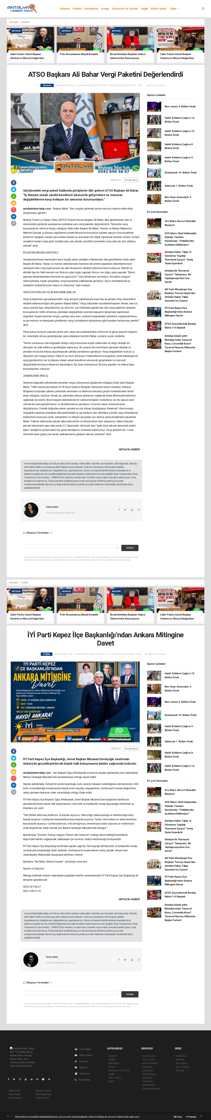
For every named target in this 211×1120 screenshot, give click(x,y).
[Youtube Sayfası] (27, 1079)
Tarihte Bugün (149, 1074)
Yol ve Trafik (148, 1059)
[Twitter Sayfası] (15, 1079)
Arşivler (83, 1067)
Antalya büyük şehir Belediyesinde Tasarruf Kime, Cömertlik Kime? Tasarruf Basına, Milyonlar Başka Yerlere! (180, 343)
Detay (179, 1117)
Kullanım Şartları (44, 1090)
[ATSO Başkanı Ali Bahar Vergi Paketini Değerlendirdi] (75, 133)
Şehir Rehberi (149, 1085)
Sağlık (144, 8)
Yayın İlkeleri (14, 1094)
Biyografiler (182, 1063)
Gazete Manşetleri (151, 1088)
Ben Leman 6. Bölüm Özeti (180, 106)
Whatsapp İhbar (44, 1094)
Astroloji (180, 1070)
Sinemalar (147, 1077)
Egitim (111, 1081)
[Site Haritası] (44, 1079)
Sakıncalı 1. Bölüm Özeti (179, 185)
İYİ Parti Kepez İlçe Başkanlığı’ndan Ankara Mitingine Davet (178, 312)
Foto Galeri (85, 1049)
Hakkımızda (14, 1090)
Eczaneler (147, 1067)
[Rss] (38, 1079)
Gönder (130, 547)
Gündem (65, 8)
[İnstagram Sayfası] (21, 1079)
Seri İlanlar (147, 1081)
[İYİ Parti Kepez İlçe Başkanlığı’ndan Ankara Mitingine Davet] (75, 701)
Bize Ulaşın (84, 1079)
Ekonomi (25, 22)
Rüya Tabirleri (183, 1067)
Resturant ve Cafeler (125, 8)
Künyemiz (84, 1073)
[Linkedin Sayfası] (33, 1079)
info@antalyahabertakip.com (60, 512)
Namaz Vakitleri (150, 1063)
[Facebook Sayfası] (10, 1079)
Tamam (192, 1117)
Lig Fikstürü (147, 1070)
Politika (77, 8)
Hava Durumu (149, 1056)
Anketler (180, 1059)
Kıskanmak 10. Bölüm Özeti (181, 172)
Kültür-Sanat (158, 8)
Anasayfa (14, 22)
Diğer (173, 8)
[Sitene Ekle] (50, 1079)
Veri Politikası (15, 1098)
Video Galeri (85, 1055)
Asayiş (105, 8)
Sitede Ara (181, 1056)
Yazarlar (83, 1061)
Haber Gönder (43, 1098)
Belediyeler (91, 8)
